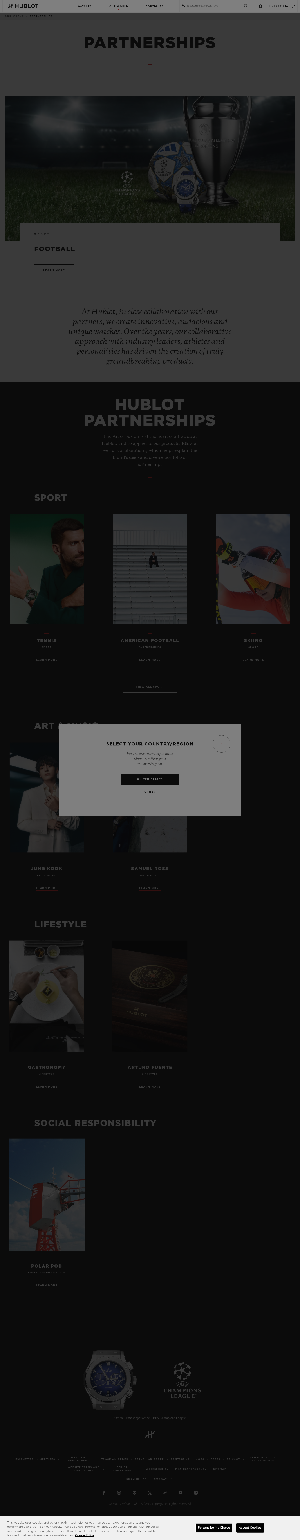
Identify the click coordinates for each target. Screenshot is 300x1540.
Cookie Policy (84, 1535)
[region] (150, 1528)
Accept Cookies (250, 1527)
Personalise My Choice (214, 1527)
